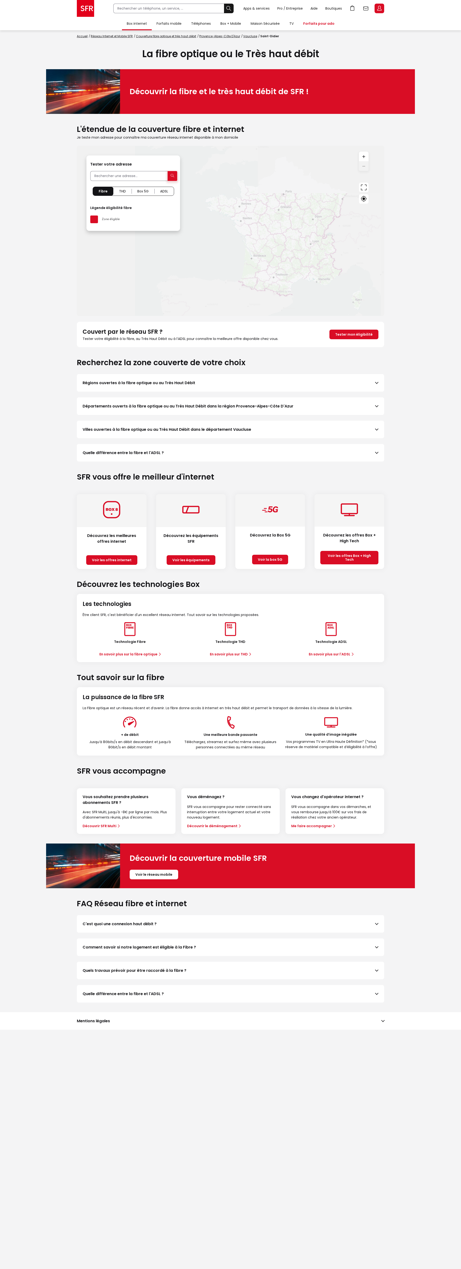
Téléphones (201, 23)
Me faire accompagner (311, 826)
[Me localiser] (364, 199)
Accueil (82, 36)
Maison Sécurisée (265, 23)
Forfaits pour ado (318, 23)
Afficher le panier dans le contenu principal (352, 8)
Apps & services (256, 8)
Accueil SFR (85, 8)
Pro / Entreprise (290, 8)
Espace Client (379, 8)
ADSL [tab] (164, 191)
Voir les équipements (191, 560)
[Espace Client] (379, 9)
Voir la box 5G (270, 559)
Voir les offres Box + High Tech (349, 557)
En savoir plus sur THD (229, 654)
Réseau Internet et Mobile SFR (112, 36)
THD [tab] (122, 191)
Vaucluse (250, 36)
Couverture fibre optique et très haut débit (166, 36)
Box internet (137, 23)
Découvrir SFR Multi (99, 826)
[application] (230, 231)
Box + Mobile (230, 23)
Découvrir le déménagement (212, 826)
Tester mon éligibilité (354, 334)
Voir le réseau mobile (153, 874)
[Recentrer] (364, 187)
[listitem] (230, 383)
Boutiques (333, 8)
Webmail (366, 8)
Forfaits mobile (169, 23)
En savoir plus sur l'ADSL (329, 654)
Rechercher (229, 8)
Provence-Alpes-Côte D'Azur (219, 36)
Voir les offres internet (112, 560)
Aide (314, 8)
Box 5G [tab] (143, 191)
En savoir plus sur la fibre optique (128, 654)
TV (291, 23)
